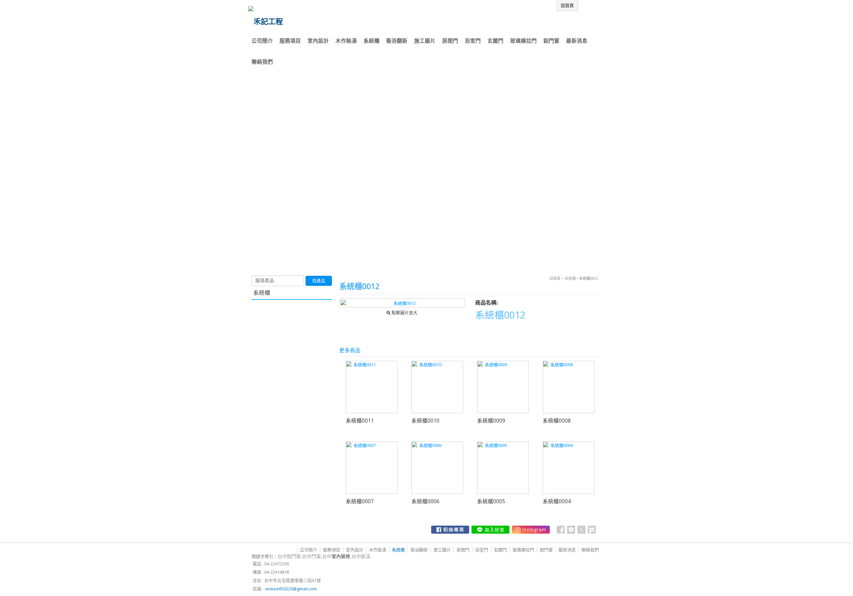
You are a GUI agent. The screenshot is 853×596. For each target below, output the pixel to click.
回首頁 (554, 278)
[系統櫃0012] (402, 303)
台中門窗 (311, 556)
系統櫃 (570, 278)
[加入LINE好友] (490, 530)
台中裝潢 (361, 556)
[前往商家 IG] (531, 530)
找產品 (318, 280)
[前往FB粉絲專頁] (450, 530)
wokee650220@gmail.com (291, 589)
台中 (336, 556)
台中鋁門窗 (289, 556)
